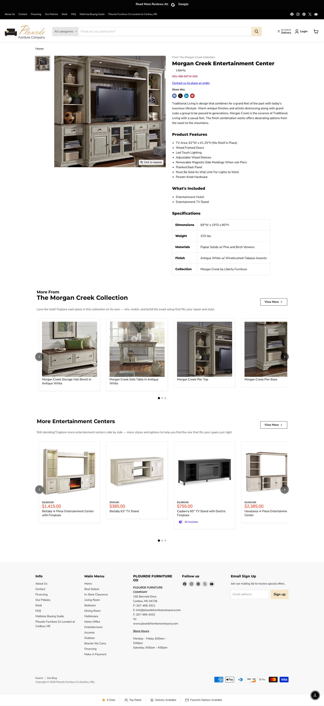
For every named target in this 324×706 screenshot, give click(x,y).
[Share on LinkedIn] (186, 96)
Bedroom (90, 605)
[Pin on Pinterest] (192, 96)
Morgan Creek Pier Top (192, 379)
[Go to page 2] (162, 398)
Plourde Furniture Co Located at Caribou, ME (132, 14)
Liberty (181, 70)
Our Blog (52, 678)
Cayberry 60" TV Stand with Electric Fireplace (201, 513)
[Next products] (284, 357)
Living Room (92, 600)
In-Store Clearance (96, 594)
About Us (10, 14)
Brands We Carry (95, 643)
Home (39, 48)
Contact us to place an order (191, 83)
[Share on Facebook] (174, 96)
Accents (89, 632)
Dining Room (92, 611)
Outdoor (89, 638)
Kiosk (65, 14)
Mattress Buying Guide (92, 14)
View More (272, 302)
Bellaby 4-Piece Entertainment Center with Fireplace (68, 513)
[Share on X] (180, 96)
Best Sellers (91, 589)
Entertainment (93, 627)
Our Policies (51, 14)
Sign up (280, 594)
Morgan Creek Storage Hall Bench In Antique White (66, 381)
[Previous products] (39, 357)
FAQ (73, 14)
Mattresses (91, 616)
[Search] (256, 31)
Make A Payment (95, 654)
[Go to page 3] (165, 398)
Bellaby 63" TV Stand (124, 511)
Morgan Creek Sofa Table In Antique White (134, 381)
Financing (36, 14)
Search (39, 678)
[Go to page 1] (159, 398)
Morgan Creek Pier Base (260, 379)
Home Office (92, 622)
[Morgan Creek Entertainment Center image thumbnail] (42, 63)
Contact (23, 14)
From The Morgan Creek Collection (193, 57)
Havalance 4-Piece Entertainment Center (267, 513)
